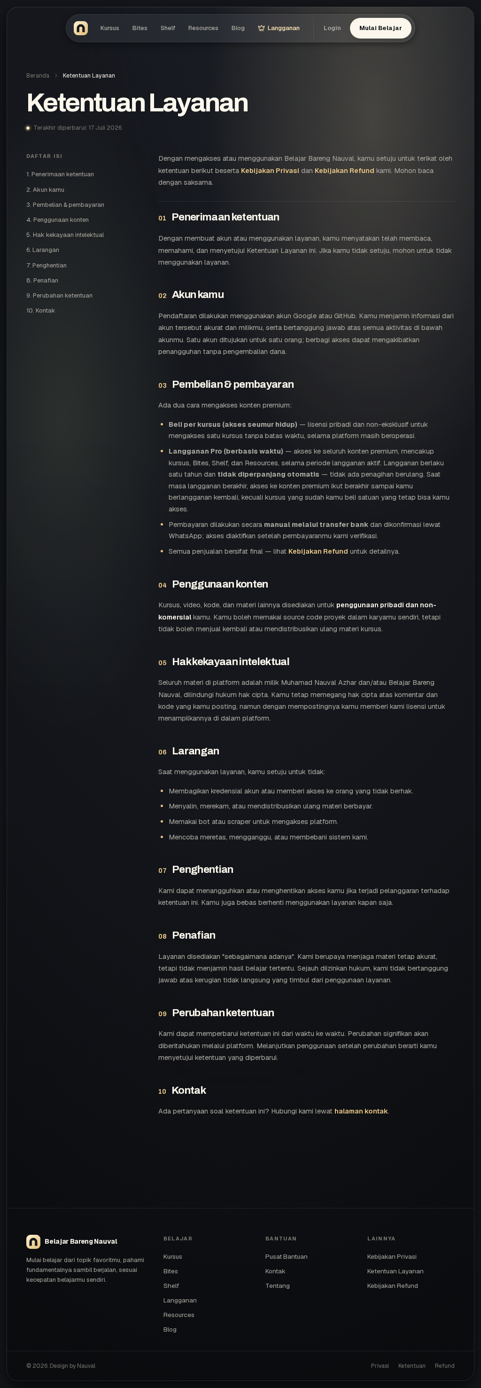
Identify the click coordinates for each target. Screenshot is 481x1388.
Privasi (380, 1366)
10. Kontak (40, 310)
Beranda (37, 75)
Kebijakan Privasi (270, 170)
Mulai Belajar (380, 28)
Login (332, 28)
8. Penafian (42, 280)
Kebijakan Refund (344, 170)
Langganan (284, 28)
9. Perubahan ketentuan (59, 295)
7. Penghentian (46, 265)
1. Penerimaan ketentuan (60, 174)
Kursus (110, 28)
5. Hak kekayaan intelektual (65, 235)
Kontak (275, 1271)
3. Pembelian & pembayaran (65, 205)
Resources (203, 28)
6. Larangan (42, 250)
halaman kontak (361, 1110)
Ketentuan (412, 1366)
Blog (238, 28)
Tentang (277, 1285)
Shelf (168, 28)
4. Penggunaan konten (57, 220)
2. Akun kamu (45, 190)
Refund (445, 1366)
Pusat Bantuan (286, 1256)
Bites (139, 28)
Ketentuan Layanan (395, 1271)
